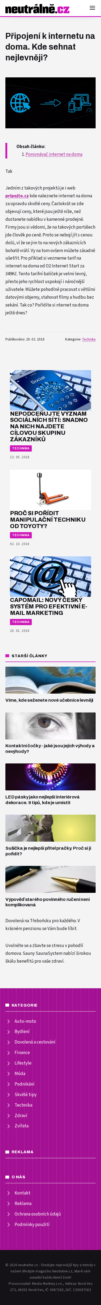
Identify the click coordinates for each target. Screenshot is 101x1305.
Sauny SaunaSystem (42, 953)
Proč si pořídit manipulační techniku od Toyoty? (48, 519)
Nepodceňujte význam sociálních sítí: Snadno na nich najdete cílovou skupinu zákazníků (49, 426)
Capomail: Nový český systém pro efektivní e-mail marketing (48, 606)
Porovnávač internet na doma (54, 154)
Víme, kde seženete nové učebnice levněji (49, 700)
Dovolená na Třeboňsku (28, 921)
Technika (89, 339)
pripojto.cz (17, 196)
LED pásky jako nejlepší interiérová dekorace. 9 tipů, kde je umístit (42, 799)
